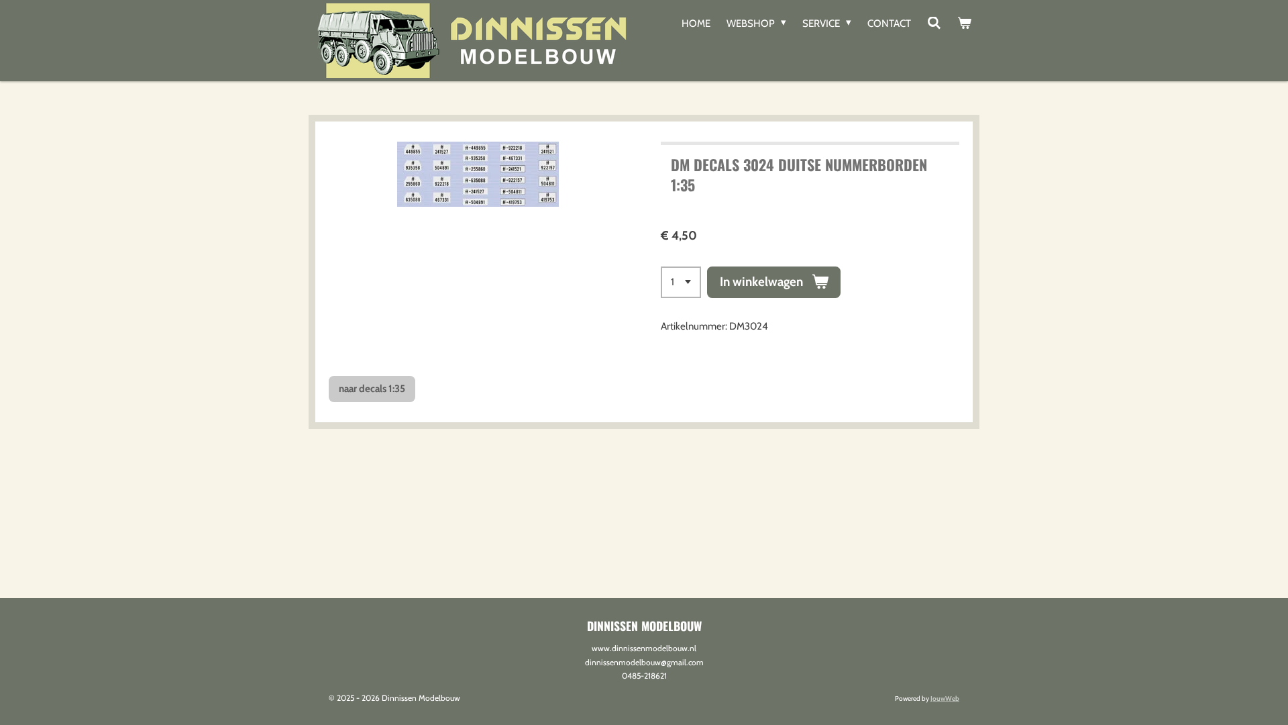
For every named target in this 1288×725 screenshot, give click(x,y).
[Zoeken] (934, 23)
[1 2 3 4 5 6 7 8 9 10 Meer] (681, 282)
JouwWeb (944, 698)
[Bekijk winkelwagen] (964, 23)
